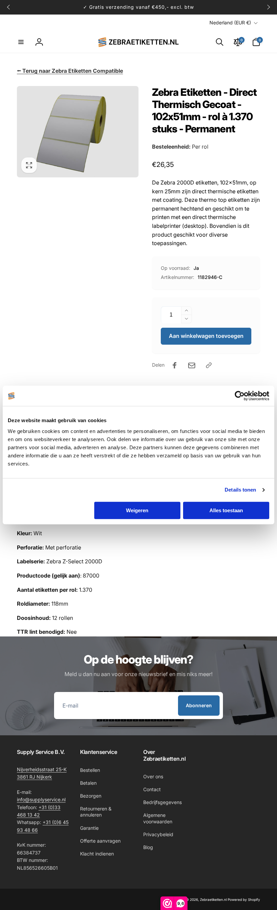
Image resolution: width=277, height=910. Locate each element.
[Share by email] (191, 365)
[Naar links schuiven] (9, 7)
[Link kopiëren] (208, 365)
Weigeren (137, 510)
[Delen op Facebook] (174, 365)
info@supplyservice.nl (41, 799)
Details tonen (240, 490)
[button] (21, 42)
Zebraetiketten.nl (213, 899)
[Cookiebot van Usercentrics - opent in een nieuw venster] (239, 396)
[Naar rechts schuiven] (268, 7)
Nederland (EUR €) (230, 22)
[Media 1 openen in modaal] (77, 131)
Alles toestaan (226, 510)
